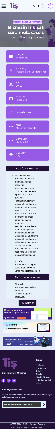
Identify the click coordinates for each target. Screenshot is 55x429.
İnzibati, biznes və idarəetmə (27, 22)
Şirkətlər (39, 371)
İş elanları (40, 365)
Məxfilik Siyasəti (43, 377)
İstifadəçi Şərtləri (43, 380)
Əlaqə (38, 383)
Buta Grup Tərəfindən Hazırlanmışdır (27, 427)
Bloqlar (39, 374)
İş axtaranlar (41, 368)
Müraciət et (27, 302)
